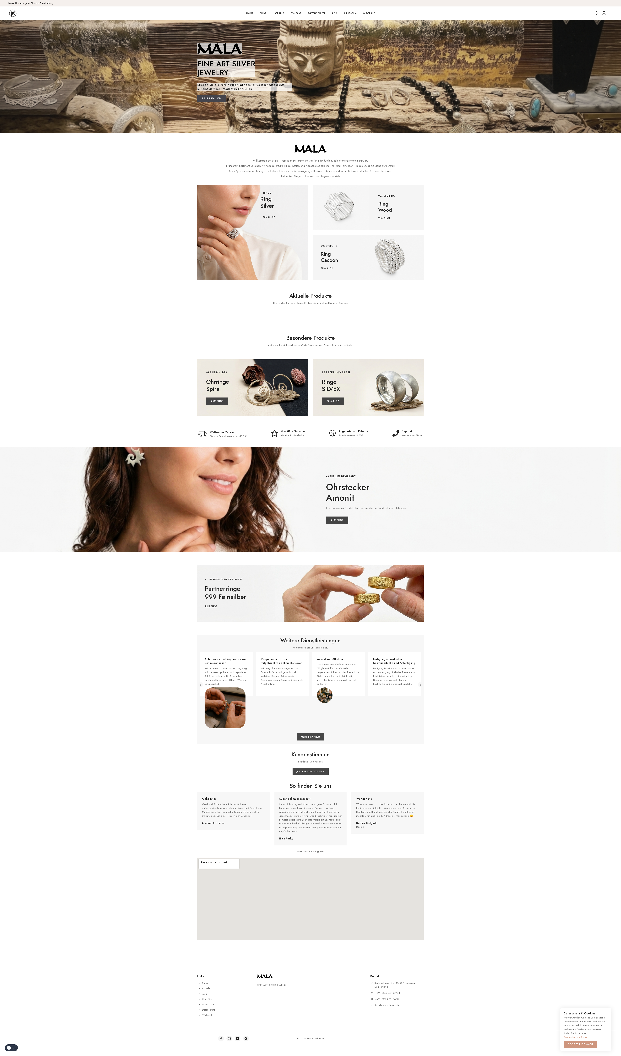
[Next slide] (420, 684)
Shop (263, 13)
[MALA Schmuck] (18, 13)
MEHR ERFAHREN (211, 98)
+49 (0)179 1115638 (387, 999)
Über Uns (278, 13)
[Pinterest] (237, 1038)
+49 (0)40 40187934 (387, 993)
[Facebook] (221, 1038)
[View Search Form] (597, 13)
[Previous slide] (200, 684)
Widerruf (369, 13)
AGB (334, 13)
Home (249, 13)
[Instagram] (229, 1038)
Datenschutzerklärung (575, 1037)
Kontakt (296, 13)
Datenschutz (317, 13)
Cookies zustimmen (580, 1044)
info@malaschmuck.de (387, 1005)
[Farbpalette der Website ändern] (11, 1047)
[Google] (246, 1038)
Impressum (350, 13)
